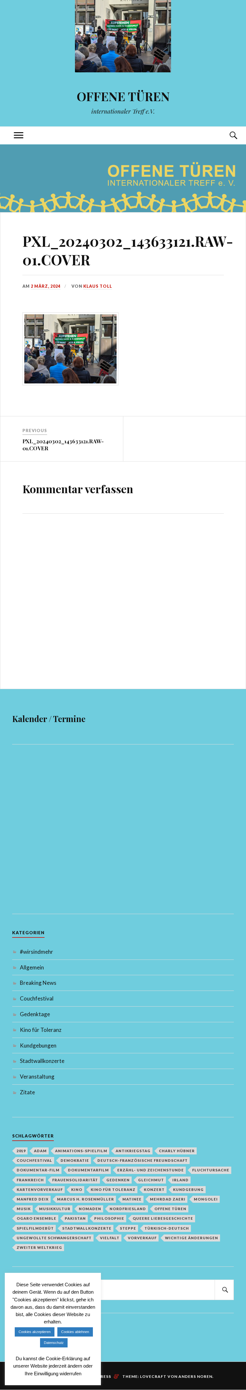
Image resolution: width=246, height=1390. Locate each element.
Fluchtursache (210, 1170)
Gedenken (118, 1180)
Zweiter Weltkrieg (39, 1247)
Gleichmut (151, 1180)
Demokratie (75, 1160)
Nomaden (90, 1209)
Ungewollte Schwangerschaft (54, 1238)
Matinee (132, 1199)
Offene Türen (170, 1209)
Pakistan (75, 1218)
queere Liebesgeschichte (163, 1218)
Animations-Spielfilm (81, 1151)
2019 (21, 1151)
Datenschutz (54, 1343)
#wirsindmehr (36, 951)
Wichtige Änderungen (191, 1238)
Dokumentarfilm (88, 1170)
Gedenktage (35, 1014)
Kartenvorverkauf (40, 1189)
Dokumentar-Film (38, 1170)
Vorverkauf (142, 1238)
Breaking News (38, 982)
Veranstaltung (37, 1076)
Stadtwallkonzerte (42, 1060)
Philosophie (109, 1218)
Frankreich (30, 1180)
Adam (40, 1151)
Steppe (128, 1228)
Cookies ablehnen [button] (75, 1332)
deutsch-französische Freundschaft (142, 1160)
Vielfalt (109, 1238)
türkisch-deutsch (166, 1228)
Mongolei (206, 1199)
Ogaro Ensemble (36, 1218)
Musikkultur (54, 1209)
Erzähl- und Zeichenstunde (150, 1170)
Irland (180, 1180)
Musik (24, 1209)
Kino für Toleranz (41, 1029)
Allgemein (32, 967)
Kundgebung (188, 1189)
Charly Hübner (177, 1151)
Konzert (154, 1189)
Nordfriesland (128, 1209)
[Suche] (227, 135)
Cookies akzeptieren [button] (35, 1332)
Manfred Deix (33, 1199)
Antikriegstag (133, 1151)
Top (226, 1320)
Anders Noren (195, 1376)
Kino (76, 1189)
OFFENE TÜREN (123, 96)
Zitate (27, 1092)
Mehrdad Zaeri (167, 1199)
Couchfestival (36, 998)
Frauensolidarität (75, 1180)
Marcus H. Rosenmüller (85, 1199)
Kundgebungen (38, 1045)
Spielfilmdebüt (35, 1228)
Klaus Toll (97, 286)
